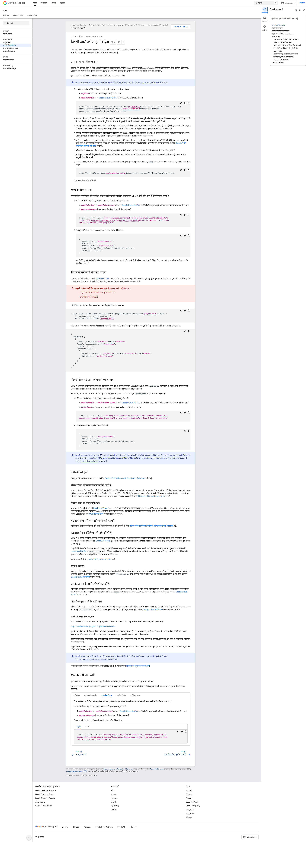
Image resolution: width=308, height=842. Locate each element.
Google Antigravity (193, 806)
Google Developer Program (45, 790)
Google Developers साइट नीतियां (76, 771)
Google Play (190, 813)
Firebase (189, 798)
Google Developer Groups (44, 794)
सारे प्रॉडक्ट (132, 827)
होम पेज (73, 36)
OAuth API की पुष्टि (103, 541)
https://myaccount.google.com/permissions (92, 659)
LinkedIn (114, 802)
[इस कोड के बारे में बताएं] (181, 103)
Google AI (121, 827)
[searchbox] (16, 23)
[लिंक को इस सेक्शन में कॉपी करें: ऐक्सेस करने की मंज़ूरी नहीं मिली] (102, 503)
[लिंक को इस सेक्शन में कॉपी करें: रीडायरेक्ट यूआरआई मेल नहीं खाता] (104, 601)
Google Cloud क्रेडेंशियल (149, 82)
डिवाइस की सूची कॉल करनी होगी (138, 666)
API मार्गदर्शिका (18, 15)
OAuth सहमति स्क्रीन (100, 508)
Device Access (16, 2)
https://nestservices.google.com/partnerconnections (93, 626)
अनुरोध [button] (78, 727)
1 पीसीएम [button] (76, 695)
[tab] (76, 695)
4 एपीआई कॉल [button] (121, 695)
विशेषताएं (44, 3)
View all (189, 817)
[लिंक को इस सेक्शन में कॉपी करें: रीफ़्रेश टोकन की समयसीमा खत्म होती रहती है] (113, 485)
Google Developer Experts (45, 798)
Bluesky (114, 794)
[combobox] (266, 3)
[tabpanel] (130, 722)
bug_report (296, 9)
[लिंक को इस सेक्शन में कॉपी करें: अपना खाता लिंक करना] (99, 62)
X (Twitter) (115, 806)
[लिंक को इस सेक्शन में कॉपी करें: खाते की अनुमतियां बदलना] (96, 616)
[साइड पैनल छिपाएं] (29, 837)
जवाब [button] (87, 727)
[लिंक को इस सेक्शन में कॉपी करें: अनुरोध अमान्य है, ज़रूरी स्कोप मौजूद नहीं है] (111, 584)
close (304, 9)
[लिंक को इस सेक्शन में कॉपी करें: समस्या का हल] (89, 472)
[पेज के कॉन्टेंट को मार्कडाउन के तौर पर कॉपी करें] (119, 42)
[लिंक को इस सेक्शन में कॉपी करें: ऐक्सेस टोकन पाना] (94, 190)
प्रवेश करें (302, 3)
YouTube (114, 810)
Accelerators (40, 802)
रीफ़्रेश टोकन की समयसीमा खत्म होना (90, 461)
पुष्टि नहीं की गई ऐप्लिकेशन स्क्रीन (100, 559)
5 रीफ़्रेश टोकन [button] (135, 695)
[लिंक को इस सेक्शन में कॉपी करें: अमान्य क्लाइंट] (86, 566)
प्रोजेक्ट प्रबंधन (32, 15)
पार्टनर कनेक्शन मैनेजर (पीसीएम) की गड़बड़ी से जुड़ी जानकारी (151, 526)
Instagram (115, 798)
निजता (42, 837)
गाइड (35, 3)
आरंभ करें (6, 15)
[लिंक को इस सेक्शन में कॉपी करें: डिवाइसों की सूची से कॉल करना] (108, 272)
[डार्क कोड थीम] (185, 103)
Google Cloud (191, 810)
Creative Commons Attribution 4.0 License (118, 769)
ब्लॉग (112, 790)
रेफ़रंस (54, 3)
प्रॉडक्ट (81, 36)
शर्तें (36, 837)
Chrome (189, 794)
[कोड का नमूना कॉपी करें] (188, 103)
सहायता (62, 3)
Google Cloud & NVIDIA (43, 806)
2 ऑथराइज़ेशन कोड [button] (90, 695)
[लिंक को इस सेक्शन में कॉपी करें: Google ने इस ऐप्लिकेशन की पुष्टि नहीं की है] (113, 533)
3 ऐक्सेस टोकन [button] (106, 695)
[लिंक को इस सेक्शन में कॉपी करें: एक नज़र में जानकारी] (97, 675)
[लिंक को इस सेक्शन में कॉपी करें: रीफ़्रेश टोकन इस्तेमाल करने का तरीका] (116, 380)
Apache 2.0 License (157, 769)
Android (189, 790)
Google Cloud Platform (104, 827)
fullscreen (300, 9)
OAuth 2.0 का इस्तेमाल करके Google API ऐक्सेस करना (125, 478)
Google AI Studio (192, 802)
